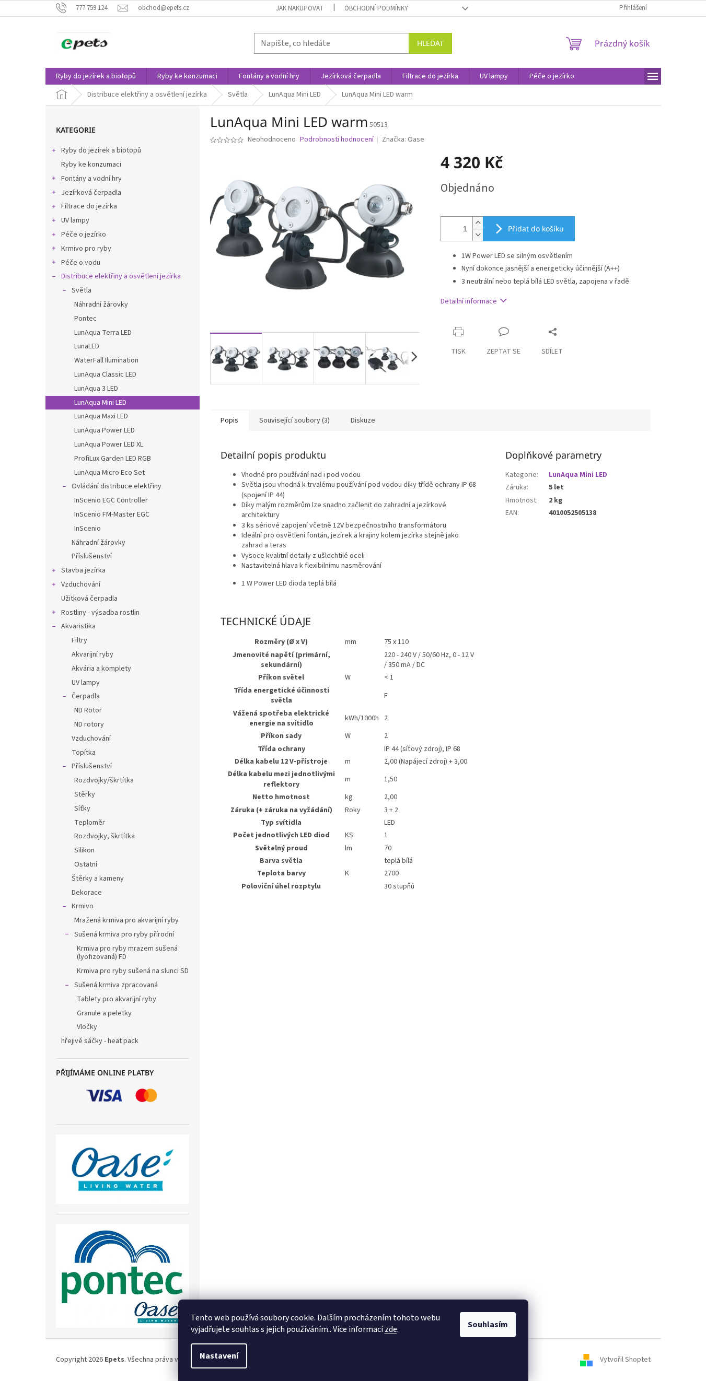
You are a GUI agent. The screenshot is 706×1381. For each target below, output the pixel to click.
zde (391, 1329)
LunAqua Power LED (104, 430)
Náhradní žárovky (101, 304)
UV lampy (75, 220)
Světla (81, 290)
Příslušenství (92, 556)
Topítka (84, 752)
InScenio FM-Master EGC (111, 514)
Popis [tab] (229, 420)
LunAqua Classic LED (105, 374)
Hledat (430, 43)
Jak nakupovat (299, 8)
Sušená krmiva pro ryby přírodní (124, 934)
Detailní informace (469, 301)
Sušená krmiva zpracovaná (116, 985)
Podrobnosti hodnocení (337, 140)
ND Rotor (88, 710)
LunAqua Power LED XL (108, 444)
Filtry (79, 640)
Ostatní (85, 864)
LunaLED (86, 346)
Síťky (82, 808)
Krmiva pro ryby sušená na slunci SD (133, 971)
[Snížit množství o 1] (477, 235)
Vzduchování (80, 584)
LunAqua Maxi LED (101, 416)
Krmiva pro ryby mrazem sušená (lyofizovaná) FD (127, 953)
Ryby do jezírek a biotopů (101, 150)
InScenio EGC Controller (111, 500)
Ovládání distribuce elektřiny (116, 486)
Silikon (84, 850)
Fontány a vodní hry (91, 178)
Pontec (85, 318)
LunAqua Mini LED (100, 402)
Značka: (403, 139)
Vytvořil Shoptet (625, 1359)
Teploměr (89, 822)
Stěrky (84, 794)
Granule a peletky (104, 1013)
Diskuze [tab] (363, 420)
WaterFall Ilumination (106, 360)
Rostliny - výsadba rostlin (100, 612)
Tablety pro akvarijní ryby (116, 999)
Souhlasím (488, 1324)
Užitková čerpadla (89, 598)
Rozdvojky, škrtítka (104, 836)
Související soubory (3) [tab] (294, 420)
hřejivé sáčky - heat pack (99, 1041)
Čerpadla (86, 696)
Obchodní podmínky (376, 8)
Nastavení (219, 1356)
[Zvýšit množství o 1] (477, 223)
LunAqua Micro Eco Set (109, 472)
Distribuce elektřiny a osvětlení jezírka (121, 276)
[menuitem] (95, 76)
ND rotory (89, 724)
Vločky (87, 1027)
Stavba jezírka (83, 570)
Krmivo (83, 906)
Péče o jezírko (83, 234)
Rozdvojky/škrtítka (104, 780)
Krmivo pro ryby (86, 248)
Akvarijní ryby (92, 654)
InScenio (87, 528)
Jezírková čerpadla (91, 193)
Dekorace (87, 892)
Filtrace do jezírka (89, 206)
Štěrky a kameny (98, 878)
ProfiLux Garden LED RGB (112, 458)
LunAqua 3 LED (96, 388)
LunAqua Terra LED (103, 332)
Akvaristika (78, 626)
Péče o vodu (80, 263)
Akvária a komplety (101, 668)
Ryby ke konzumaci (91, 164)
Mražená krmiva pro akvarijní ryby (126, 920)
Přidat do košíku (536, 228)
